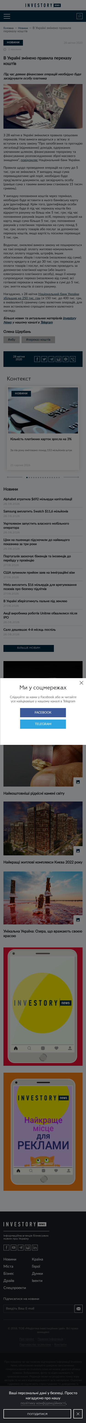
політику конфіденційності (43, 1403)
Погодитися (37, 1414)
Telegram (43, 724)
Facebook (43, 712)
